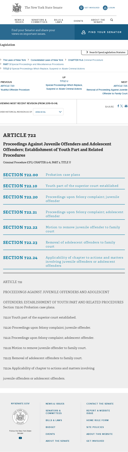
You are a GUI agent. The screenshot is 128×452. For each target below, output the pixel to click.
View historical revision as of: (16, 112)
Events (78, 21)
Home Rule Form (97, 420)
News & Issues (19, 21)
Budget (51, 427)
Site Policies (95, 427)
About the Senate (58, 441)
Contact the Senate (100, 404)
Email (125, 106)
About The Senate (98, 21)
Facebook (118, 106)
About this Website (99, 434)
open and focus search (111, 20)
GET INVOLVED (95, 441)
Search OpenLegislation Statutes (107, 52)
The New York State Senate (43, 7)
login (111, 8)
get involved (92, 8)
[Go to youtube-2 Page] (20, 437)
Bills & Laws (58, 21)
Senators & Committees (39, 21)
